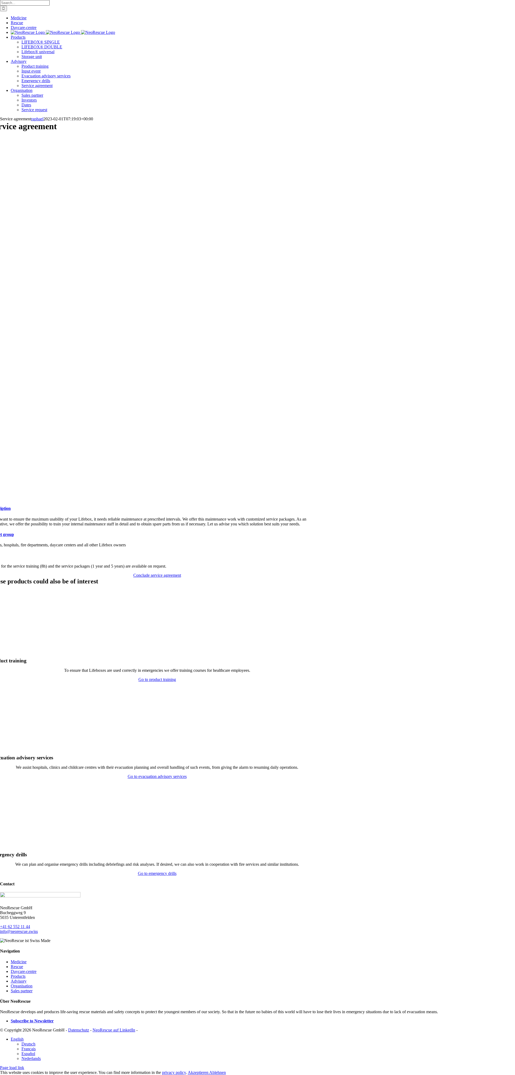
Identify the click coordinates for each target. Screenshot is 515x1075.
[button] (17, 1039)
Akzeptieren (198, 1072)
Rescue (17, 966)
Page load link (12, 1067)
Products (18, 976)
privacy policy (174, 1072)
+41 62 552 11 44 (15, 926)
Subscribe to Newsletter (32, 1021)
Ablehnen (217, 1072)
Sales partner (21, 991)
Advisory (19, 981)
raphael (37, 119)
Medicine (19, 961)
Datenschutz (78, 1030)
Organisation (21, 986)
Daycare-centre (23, 971)
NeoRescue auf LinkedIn (114, 1030)
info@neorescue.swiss (19, 931)
